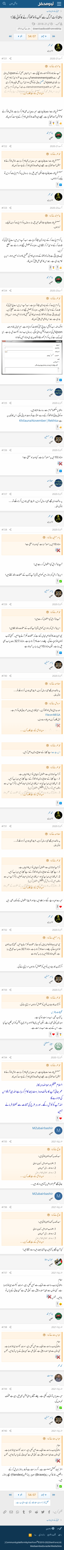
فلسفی (41, 82)
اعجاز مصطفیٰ (48, 1044)
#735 (4, 1142)
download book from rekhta (47, 29)
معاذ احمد (50, 390)
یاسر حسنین (48, 437)
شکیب (57, 24)
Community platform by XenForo (34, 1542)
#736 (4, 1207)
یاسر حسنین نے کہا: (53, 538)
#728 (4, 530)
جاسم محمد (50, 133)
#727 (4, 494)
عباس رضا (49, 1259)
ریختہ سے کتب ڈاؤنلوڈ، (23, 29)
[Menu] (59, 4)
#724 (4, 291)
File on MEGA (52, 715)
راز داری (42, 1535)
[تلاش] (4, 4)
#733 (4, 990)
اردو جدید (49, 1529)
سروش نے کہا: (54, 704)
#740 (4, 1431)
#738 (4, 1327)
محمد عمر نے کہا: (55, 154)
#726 (4, 450)
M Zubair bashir (42, 1128)
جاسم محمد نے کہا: (54, 66)
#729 (4, 605)
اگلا (21, 36)
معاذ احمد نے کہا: (54, 684)
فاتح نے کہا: (55, 1149)
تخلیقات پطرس (56, 1012)
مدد (35, 1535)
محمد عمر (50, 45)
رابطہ (60, 1535)
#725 (4, 403)
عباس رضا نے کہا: (53, 1335)
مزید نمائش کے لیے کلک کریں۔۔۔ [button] (32, 93)
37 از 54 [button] (32, 36)
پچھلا (42, 36)
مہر (58, 1529)
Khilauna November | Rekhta (38, 421)
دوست (50, 1375)
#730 (4, 676)
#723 (4, 208)
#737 (4, 1273)
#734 (4, 1058)
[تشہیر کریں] (10, 58)
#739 (4, 1389)
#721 (4, 59)
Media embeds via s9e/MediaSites (46, 1546)
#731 (4, 826)
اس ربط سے (56, 752)
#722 (4, 147)
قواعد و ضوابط (51, 1535)
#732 (4, 930)
